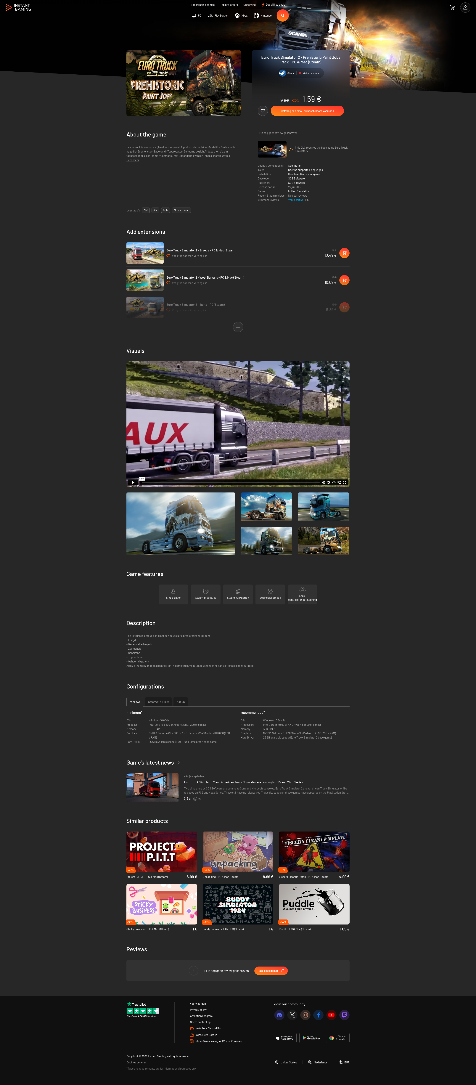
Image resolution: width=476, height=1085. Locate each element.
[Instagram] (305, 1015)
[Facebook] (318, 1015)
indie (165, 210)
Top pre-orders (229, 4)
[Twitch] (344, 1015)
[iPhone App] (285, 1038)
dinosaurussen (181, 210)
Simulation (303, 191)
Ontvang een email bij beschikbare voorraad (307, 111)
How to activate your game (304, 174)
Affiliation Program (201, 1015)
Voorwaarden (198, 1003)
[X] (292, 1015)
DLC (146, 210)
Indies (291, 191)
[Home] (18, 7)
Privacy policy (198, 1009)
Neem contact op (200, 1022)
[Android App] (311, 1038)
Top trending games (203, 4)
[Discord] (279, 1015)
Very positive (296, 199)
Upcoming (249, 4)
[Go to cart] (452, 7)
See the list (294, 165)
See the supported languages (305, 169)
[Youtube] (331, 1015)
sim (155, 210)
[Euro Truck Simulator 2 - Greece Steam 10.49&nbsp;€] (145, 253)
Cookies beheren (136, 1062)
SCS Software (296, 178)
